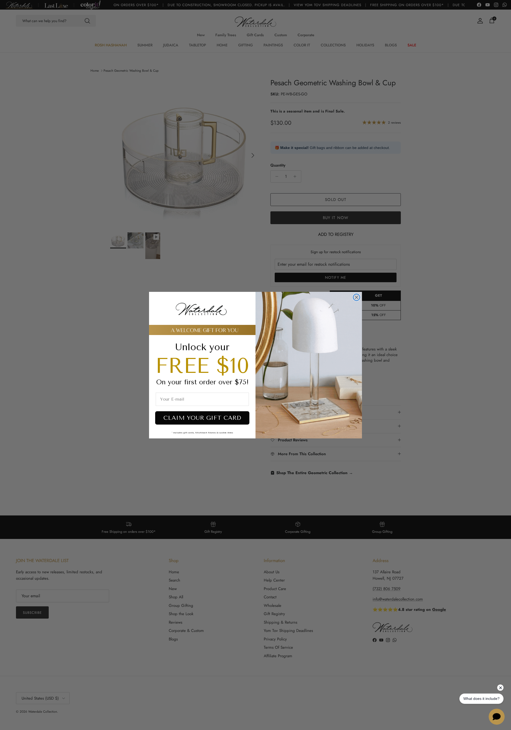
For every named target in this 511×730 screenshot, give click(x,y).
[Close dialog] (356, 297)
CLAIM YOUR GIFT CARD (202, 417)
